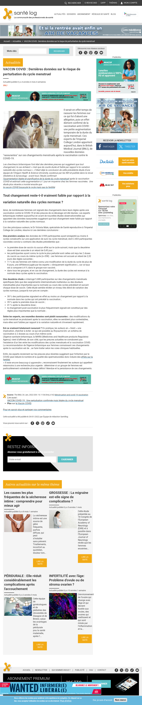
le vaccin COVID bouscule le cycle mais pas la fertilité (29, 187)
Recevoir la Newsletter (117, 140)
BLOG (113, 14)
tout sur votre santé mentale (128, 161)
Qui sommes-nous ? (61, 670)
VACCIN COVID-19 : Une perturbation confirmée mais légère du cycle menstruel (45, 400)
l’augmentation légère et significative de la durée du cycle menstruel (36, 178)
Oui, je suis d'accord (102, 700)
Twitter (85, 52)
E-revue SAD (91, 3)
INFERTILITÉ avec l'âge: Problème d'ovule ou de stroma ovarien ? (66, 580)
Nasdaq (127, 12)
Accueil (7, 41)
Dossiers (71, 14)
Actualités (59, 14)
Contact (101, 670)
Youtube (53, 422)
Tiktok (96, 52)
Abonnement (83, 14)
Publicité (79, 670)
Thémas (113, 3)
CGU (91, 670)
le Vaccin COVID (23, 403)
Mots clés (12, 51)
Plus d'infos (65, 700)
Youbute (101, 52)
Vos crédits (128, 173)
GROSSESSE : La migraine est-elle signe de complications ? (68, 497)
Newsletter (41, 670)
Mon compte (130, 3)
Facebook (80, 52)
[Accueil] (8, 14)
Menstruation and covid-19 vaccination (71, 395)
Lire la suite (40, 562)
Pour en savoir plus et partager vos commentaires (27, 409)
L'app (103, 3)
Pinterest (90, 52)
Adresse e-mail (15, 455)
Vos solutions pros (128, 185)
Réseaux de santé (100, 14)
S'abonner (67, 459)
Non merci (120, 700)
